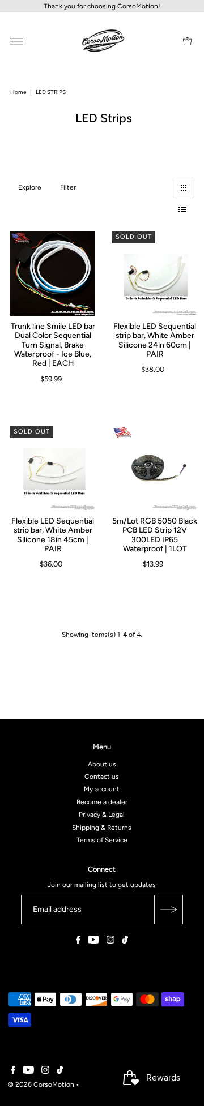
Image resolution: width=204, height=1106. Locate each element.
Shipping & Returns (101, 827)
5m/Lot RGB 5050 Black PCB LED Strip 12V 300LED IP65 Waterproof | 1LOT (154, 534)
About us (102, 764)
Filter (68, 187)
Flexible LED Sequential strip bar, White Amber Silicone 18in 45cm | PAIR (52, 534)
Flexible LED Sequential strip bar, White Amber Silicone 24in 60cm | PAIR (154, 339)
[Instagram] (110, 941)
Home (18, 92)
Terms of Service (102, 840)
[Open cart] (187, 41)
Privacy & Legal (102, 814)
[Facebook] (78, 941)
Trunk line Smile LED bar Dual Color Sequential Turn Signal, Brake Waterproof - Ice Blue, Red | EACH (52, 344)
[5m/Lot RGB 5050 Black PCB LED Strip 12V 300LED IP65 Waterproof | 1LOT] (154, 468)
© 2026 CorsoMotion (41, 1084)
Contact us (101, 777)
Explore (29, 187)
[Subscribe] (168, 909)
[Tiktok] (125, 941)
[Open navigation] (17, 41)
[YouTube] (93, 941)
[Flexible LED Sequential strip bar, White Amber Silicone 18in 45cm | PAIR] (52, 468)
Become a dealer (102, 802)
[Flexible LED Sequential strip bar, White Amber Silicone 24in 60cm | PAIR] (154, 273)
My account (102, 789)
